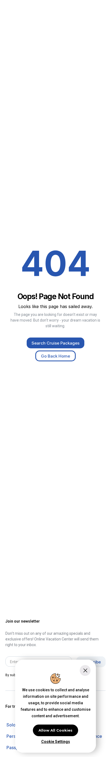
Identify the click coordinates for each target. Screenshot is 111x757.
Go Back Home (55, 356)
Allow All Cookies (55, 730)
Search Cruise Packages (55, 343)
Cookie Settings (55, 741)
